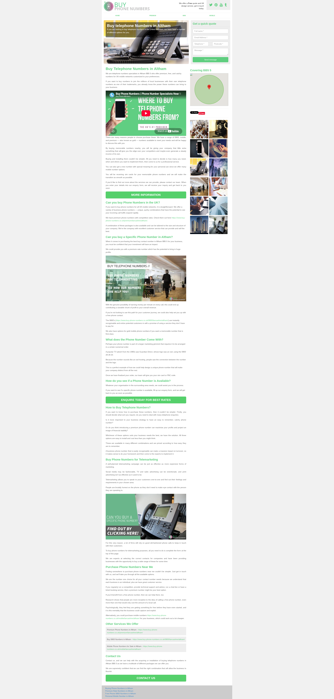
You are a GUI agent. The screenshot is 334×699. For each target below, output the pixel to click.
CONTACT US (146, 678)
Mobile (212, 15)
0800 (184, 15)
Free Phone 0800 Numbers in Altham (120, 693)
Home (117, 15)
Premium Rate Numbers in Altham (119, 691)
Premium (152, 15)
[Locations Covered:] (104, 2)
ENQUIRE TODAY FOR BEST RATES (146, 400)
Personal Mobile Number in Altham (119, 696)
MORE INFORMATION (146, 194)
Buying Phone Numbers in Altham (119, 688)
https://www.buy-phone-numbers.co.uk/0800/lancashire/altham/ (142, 320)
